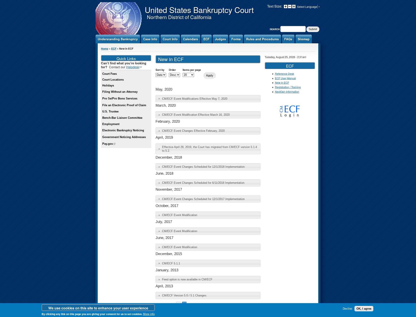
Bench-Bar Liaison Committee (122, 117)
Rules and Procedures (262, 39)
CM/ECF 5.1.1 (171, 263)
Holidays (108, 85)
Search (275, 29)
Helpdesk (134, 67)
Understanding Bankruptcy (118, 39)
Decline (347, 308)
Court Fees (109, 73)
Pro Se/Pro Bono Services (119, 98)
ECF (206, 39)
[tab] (208, 98)
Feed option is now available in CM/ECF (187, 279)
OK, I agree (363, 308)
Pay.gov (108, 143)
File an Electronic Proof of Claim (124, 105)
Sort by (160, 70)
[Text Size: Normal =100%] (294, 6)
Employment (110, 124)
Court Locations (113, 79)
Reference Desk (284, 73)
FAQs (288, 39)
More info (149, 314)
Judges (220, 39)
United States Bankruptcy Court (199, 9)
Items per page (192, 70)
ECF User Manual (285, 78)
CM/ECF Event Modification (179, 215)
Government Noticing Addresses (124, 137)
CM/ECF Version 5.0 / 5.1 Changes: (184, 295)
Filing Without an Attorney (120, 91)
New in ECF (282, 82)
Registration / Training (288, 87)
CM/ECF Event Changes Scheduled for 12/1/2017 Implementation (203, 199)
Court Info (170, 39)
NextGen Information (287, 91)
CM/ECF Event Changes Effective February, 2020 (193, 130)
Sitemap (304, 39)
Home (104, 48)
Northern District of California (179, 17)
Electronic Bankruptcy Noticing (123, 130)
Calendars (190, 39)
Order (172, 70)
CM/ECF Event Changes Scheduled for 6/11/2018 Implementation (203, 182)
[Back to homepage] (119, 34)
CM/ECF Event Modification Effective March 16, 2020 (196, 114)
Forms (236, 39)
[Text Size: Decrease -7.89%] (289, 6)
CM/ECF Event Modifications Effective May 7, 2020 (194, 98)
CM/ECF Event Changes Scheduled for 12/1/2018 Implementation (203, 166)
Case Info (150, 39)
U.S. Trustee (110, 111)
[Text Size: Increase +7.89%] (285, 6)
